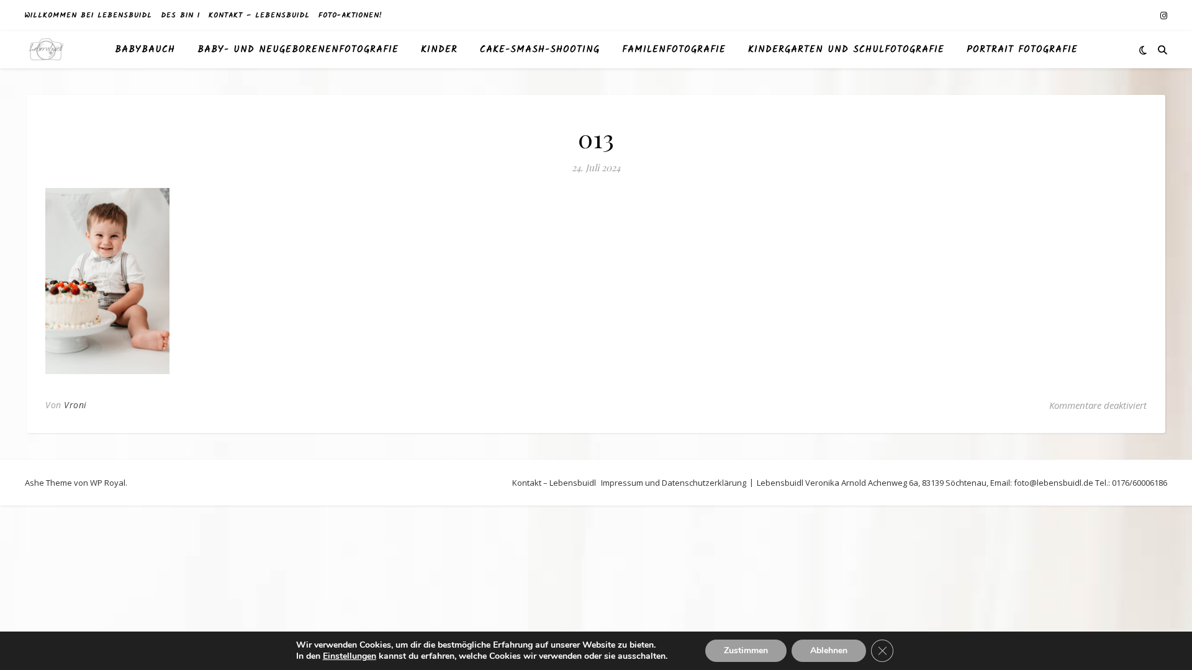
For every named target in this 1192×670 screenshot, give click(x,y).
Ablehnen (828, 650)
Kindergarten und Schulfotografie (846, 49)
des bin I (180, 15)
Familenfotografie (674, 49)
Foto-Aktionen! (350, 15)
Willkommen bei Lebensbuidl (88, 15)
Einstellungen (349, 656)
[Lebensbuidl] (46, 50)
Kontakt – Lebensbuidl (259, 15)
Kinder (439, 49)
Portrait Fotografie (1022, 49)
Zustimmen (746, 650)
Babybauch (145, 49)
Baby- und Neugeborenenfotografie (298, 49)
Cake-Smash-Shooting (540, 49)
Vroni (75, 405)
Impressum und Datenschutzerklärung (673, 482)
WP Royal (107, 482)
